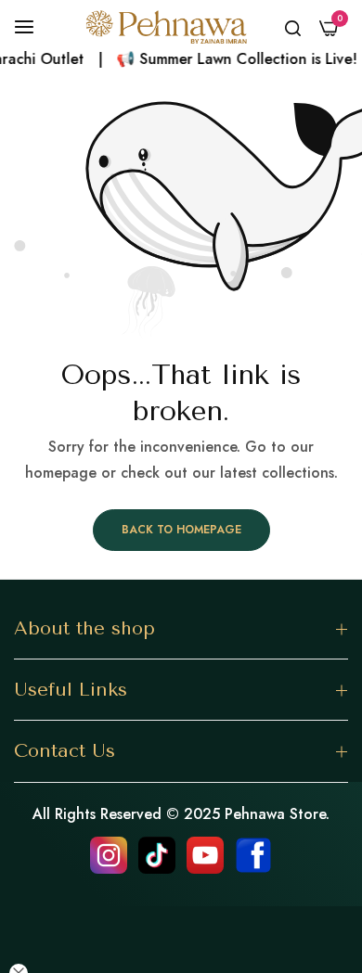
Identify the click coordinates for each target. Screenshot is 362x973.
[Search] (293, 27)
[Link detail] (108, 855)
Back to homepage (181, 529)
